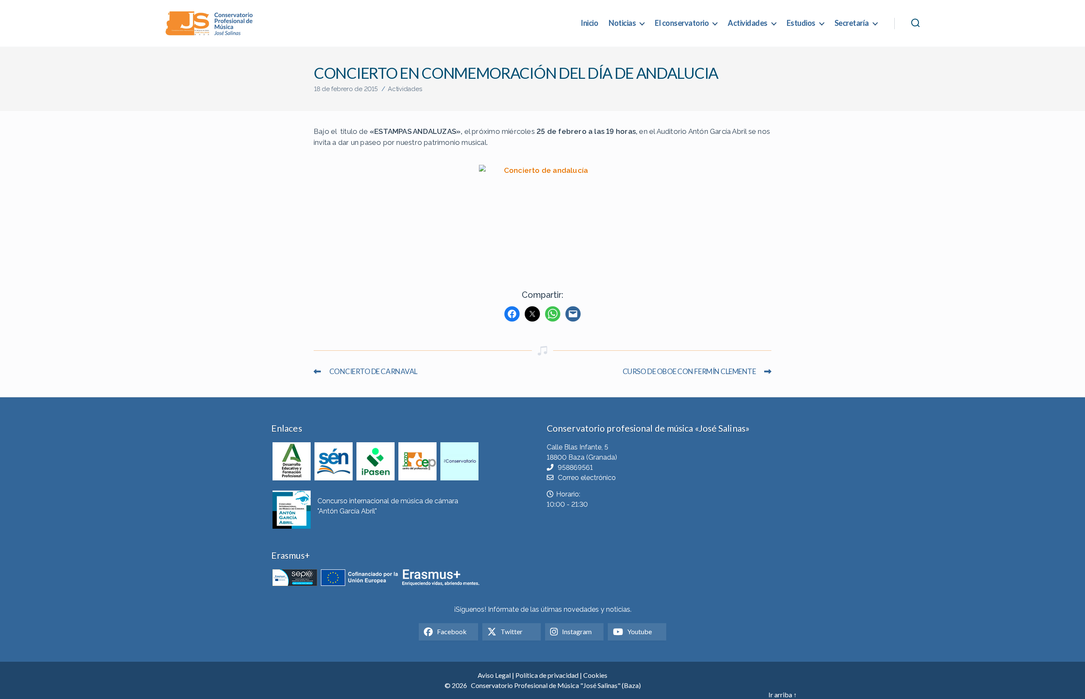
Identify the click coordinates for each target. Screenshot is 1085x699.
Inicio (589, 23)
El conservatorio (682, 23)
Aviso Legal (494, 675)
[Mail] (573, 314)
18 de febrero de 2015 (346, 89)
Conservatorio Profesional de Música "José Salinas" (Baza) (556, 685)
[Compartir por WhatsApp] (552, 314)
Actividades (748, 23)
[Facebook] (512, 314)
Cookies (595, 675)
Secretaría (852, 23)
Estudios (801, 23)
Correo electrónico (587, 478)
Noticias (622, 23)
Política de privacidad (547, 675)
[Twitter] (532, 314)
